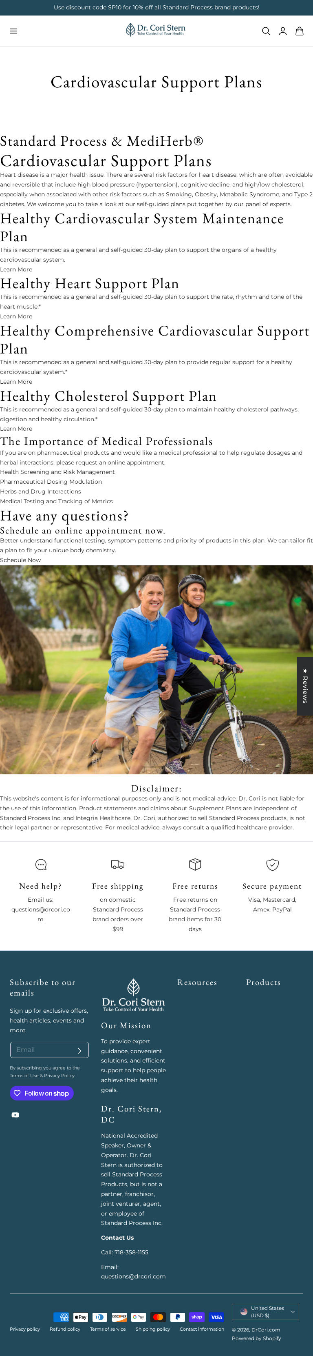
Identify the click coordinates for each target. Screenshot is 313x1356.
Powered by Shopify (256, 1338)
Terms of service (108, 1329)
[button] (13, 30)
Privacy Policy (59, 1075)
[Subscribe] (79, 1051)
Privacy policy (25, 1329)
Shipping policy (153, 1329)
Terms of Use (25, 1075)
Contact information (202, 1329)
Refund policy (65, 1329)
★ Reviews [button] (305, 686)
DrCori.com (265, 1330)
